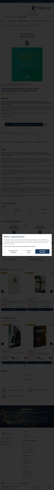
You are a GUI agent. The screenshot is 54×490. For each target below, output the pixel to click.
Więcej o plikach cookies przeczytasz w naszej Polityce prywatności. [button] (20, 246)
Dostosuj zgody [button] (28, 251)
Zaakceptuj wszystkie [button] (42, 251)
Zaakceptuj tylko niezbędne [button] (13, 251)
